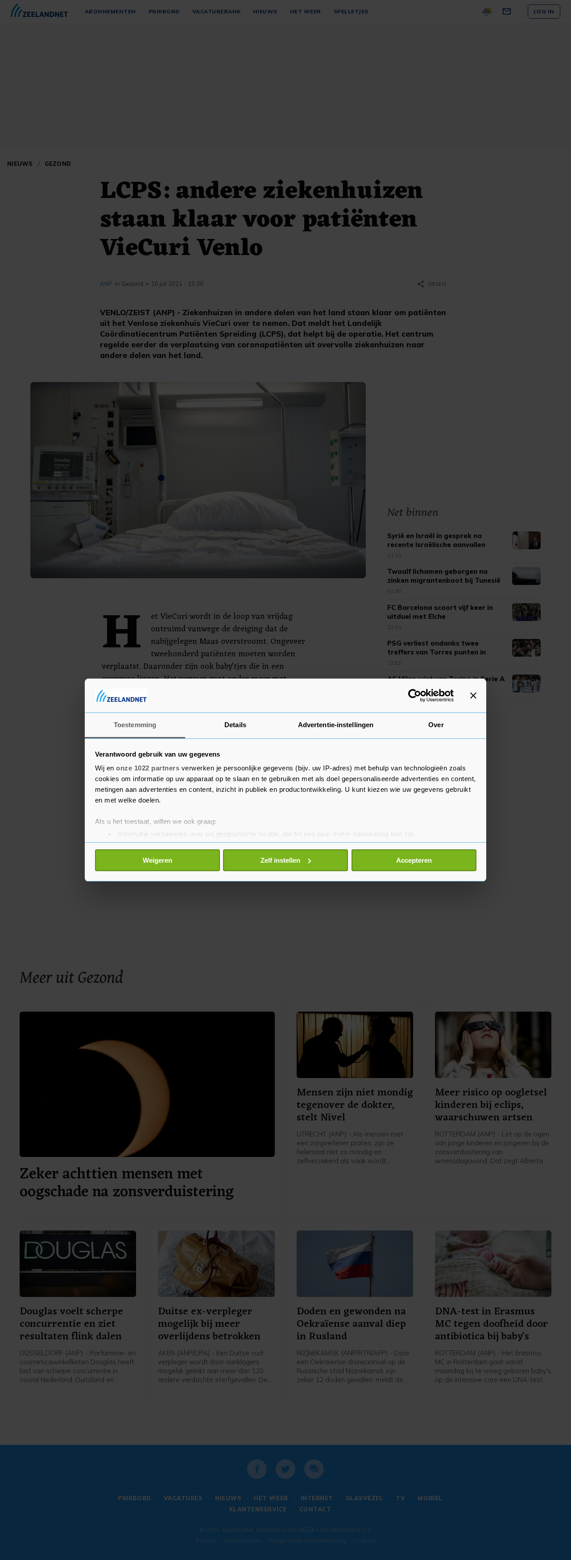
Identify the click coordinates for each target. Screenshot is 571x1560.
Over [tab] (435, 725)
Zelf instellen (280, 860)
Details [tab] (235, 725)
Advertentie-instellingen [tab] (335, 725)
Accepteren (414, 860)
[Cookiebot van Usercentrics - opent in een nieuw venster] (415, 695)
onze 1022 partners (147, 768)
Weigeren (157, 860)
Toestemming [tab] (135, 725)
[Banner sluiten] (473, 695)
